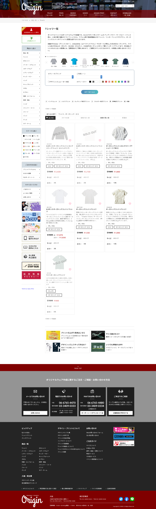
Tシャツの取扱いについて (66, 446)
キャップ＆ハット (28, 84)
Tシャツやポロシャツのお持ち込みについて (71, 449)
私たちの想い (26, 432)
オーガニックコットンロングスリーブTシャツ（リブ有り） (119, 146)
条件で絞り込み (89, 92)
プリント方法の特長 (64, 438)
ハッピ (25, 104)
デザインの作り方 (63, 435)
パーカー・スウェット (29, 65)
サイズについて (91, 445)
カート (112, 6)
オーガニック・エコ (62, 166)
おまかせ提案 (27, 173)
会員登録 (94, 6)
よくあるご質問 (27, 193)
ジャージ (25, 112)
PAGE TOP (78, 368)
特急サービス (90, 454)
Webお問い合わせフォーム (94, 432)
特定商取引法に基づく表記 (48, 488)
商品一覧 (34, 20)
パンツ (25, 116)
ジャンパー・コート (29, 108)
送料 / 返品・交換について (94, 451)
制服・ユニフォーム (29, 96)
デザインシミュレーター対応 (59, 82)
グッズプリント (26, 438)
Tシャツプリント (27, 435)
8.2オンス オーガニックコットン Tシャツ (59, 209)
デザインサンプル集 (64, 432)
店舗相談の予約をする (120, 413)
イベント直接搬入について (94, 459)
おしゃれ (50, 291)
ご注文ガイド (27, 189)
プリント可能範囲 (63, 443)
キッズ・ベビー (27, 76)
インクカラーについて (65, 441)
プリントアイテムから (29, 169)
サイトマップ (82, 488)
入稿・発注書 (27, 476)
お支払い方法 (90, 448)
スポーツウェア (27, 69)
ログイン (103, 6)
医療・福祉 (26, 100)
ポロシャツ (26, 61)
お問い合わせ (27, 197)
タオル (25, 88)
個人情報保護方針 (67, 488)
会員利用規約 (111, 488)
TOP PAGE (25, 20)
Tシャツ (25, 57)
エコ (49, 166)
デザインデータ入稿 (28, 480)
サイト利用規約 (97, 488)
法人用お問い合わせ (92, 435)
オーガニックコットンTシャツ (86, 208)
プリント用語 (62, 452)
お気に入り (85, 6)
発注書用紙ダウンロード (29, 483)
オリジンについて (28, 488)
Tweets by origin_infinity (28, 288)
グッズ (25, 119)
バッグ (25, 80)
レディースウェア (28, 72)
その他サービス (91, 456)
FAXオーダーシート (28, 177)
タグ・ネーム (27, 123)
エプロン (25, 92)
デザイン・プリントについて (69, 428)
